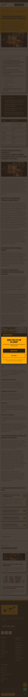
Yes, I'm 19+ (14, 350)
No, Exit (14, 355)
